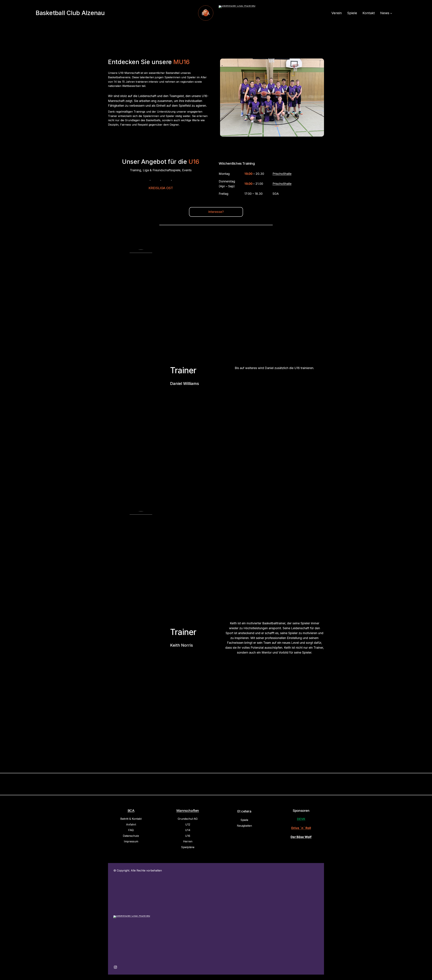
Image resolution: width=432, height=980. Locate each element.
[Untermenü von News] (391, 13)
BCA (131, 811)
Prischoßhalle (282, 173)
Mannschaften (187, 811)
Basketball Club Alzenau (70, 13)
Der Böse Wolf (301, 837)
